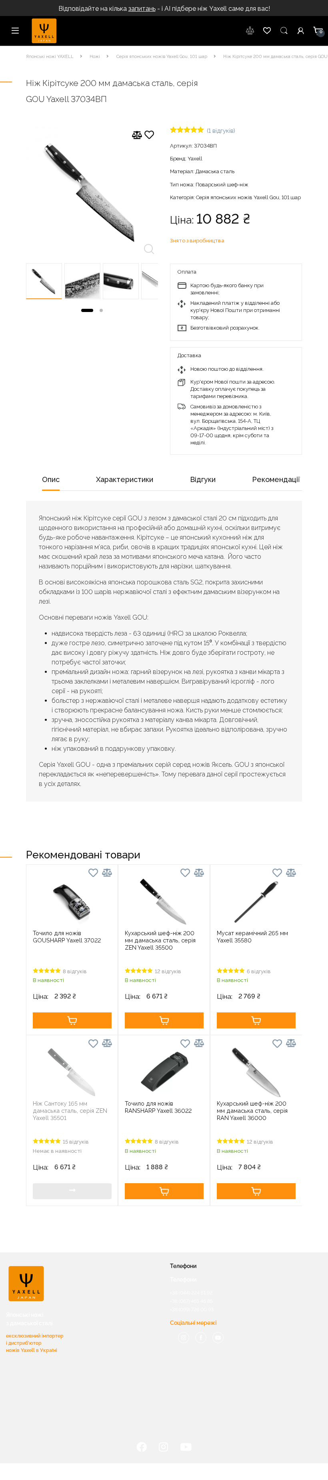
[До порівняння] (137, 135)
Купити (72, 1020)
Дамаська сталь (215, 171)
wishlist (250, 30)
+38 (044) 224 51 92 (191, 1293)
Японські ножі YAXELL (50, 56)
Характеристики (124, 479)
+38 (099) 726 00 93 (192, 1309)
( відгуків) (221, 130)
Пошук (284, 30)
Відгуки (203, 479)
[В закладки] (149, 136)
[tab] (51, 482)
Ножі (95, 56)
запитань (142, 8)
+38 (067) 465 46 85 (191, 1301)
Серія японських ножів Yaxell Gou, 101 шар (161, 56)
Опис (51, 479)
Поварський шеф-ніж (222, 185)
